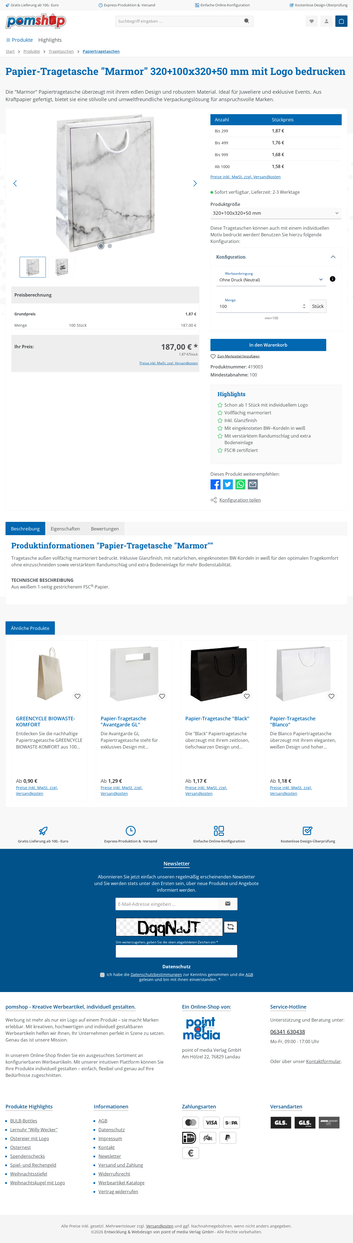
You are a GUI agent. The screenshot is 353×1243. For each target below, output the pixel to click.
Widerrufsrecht (114, 1174)
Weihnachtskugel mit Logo (37, 1183)
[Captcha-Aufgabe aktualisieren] (230, 927)
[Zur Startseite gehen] (36, 21)
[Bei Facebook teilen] (215, 484)
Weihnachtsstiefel (28, 1174)
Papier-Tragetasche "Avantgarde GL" (123, 721)
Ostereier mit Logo (29, 1138)
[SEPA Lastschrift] (231, 1122)
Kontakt (106, 1147)
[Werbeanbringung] (332, 279)
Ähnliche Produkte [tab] (30, 628)
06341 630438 (287, 1031)
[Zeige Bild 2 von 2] (110, 246)
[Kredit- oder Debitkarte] (201, 1122)
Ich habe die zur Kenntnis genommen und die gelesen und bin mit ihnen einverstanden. (180, 977)
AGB (249, 974)
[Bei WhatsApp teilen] (240, 484)
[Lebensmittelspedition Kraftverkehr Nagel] (329, 1122)
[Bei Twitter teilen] (228, 484)
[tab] (25, 528)
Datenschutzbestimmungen (156, 974)
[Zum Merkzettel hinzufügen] (77, 696)
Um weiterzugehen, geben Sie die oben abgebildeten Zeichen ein (167, 942)
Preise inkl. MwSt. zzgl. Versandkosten (169, 363)
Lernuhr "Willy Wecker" (34, 1130)
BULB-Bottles (23, 1121)
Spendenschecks (27, 1156)
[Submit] (227, 904)
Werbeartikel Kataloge (121, 1183)
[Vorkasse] (207, 1138)
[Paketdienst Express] (304, 1122)
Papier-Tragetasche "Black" (217, 718)
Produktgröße (225, 204)
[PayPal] (228, 1138)
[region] (105, 196)
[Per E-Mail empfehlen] (253, 484)
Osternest (20, 1147)
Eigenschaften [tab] (65, 529)
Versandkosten (159, 1226)
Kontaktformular (323, 1061)
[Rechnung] (190, 1153)
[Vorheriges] (15, 183)
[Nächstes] (195, 183)
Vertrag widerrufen (118, 1192)
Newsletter (109, 1156)
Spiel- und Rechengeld (33, 1165)
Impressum (110, 1138)
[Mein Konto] (326, 21)
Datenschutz (111, 1130)
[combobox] (178, 21)
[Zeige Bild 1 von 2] (101, 246)
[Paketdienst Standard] (281, 1122)
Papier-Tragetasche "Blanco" (292, 721)
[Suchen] (246, 21)
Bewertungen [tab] (105, 529)
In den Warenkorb (268, 345)
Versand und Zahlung (120, 1165)
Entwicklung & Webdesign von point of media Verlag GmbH (158, 1231)
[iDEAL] (189, 1138)
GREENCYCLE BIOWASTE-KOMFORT (45, 721)
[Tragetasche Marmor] (105, 183)
